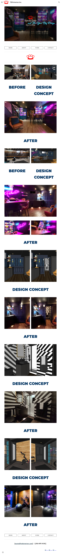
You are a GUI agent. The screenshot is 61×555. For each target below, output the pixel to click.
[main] (17, 87)
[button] (2, 2)
